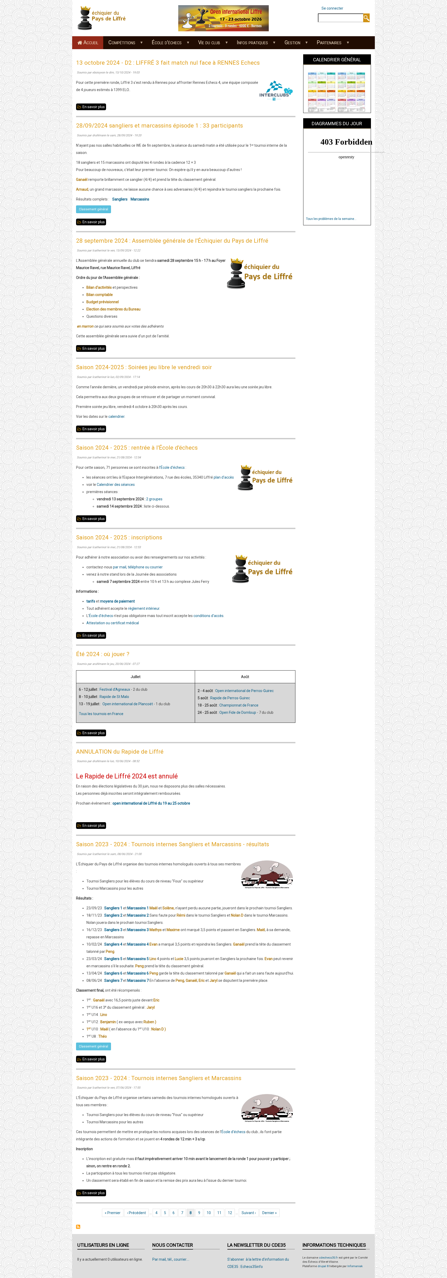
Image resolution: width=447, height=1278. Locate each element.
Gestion (289, 44)
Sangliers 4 (113, 944)
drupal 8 (323, 1266)
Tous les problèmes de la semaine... (331, 219)
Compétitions (119, 44)
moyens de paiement (117, 601)
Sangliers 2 (113, 915)
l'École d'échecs (172, 467)
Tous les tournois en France (101, 714)
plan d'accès (224, 477)
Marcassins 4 (138, 944)
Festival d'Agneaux (115, 689)
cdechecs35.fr (328, 1257)
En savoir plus (94, 107)
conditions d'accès (208, 616)
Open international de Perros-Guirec (244, 691)
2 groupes (154, 499)
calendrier (116, 416)
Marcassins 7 (138, 980)
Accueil (90, 43)
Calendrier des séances (116, 484)
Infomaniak (355, 1266)
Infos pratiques (250, 44)
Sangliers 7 (113, 980)
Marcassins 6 (138, 973)
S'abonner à (78, 1227)
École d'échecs (164, 44)
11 (220, 1213)
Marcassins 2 (138, 915)
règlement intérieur (143, 608)
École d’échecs (233, 1132)
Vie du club (206, 44)
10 (210, 1213)
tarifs (90, 601)
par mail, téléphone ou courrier (138, 567)
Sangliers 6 (113, 973)
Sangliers (120, 199)
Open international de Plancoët (127, 704)
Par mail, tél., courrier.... (170, 1259)
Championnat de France (238, 705)
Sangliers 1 (113, 908)
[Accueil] (103, 18)
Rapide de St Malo (114, 697)
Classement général (93, 209)
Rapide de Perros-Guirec (230, 698)
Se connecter (332, 8)
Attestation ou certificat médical (112, 623)
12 (231, 1213)
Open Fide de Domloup (237, 712)
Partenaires (327, 44)
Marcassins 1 (138, 908)
